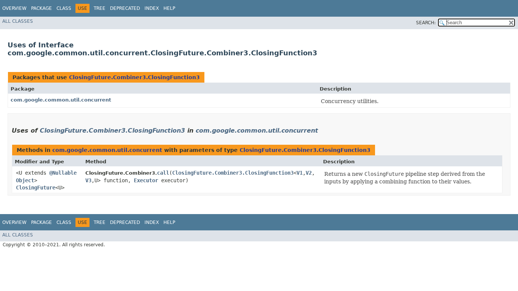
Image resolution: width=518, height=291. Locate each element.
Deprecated (125, 8)
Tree (99, 8)
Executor (146, 180)
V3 (88, 180)
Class (64, 8)
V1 (300, 173)
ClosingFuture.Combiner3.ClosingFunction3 (134, 77)
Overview (14, 8)
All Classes (17, 21)
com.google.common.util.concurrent (61, 100)
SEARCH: (426, 22)
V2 (309, 173)
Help (169, 8)
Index (151, 8)
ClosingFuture (35, 188)
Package (41, 8)
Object (25, 180)
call (163, 173)
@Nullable (63, 173)
